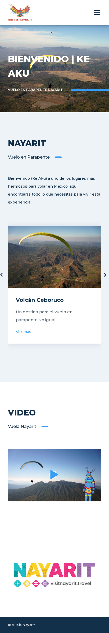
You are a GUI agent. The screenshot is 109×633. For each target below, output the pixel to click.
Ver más (23, 331)
